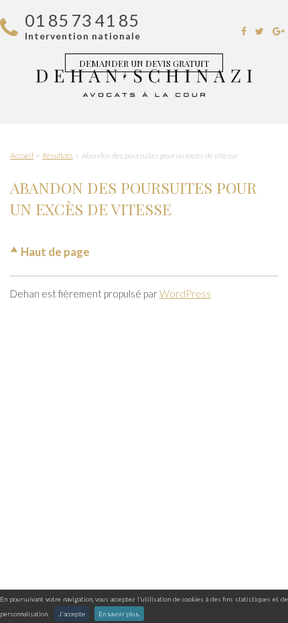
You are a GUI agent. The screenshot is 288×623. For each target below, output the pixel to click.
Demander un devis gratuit (144, 63)
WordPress (185, 293)
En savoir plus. (119, 614)
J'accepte (71, 614)
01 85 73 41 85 (82, 20)
